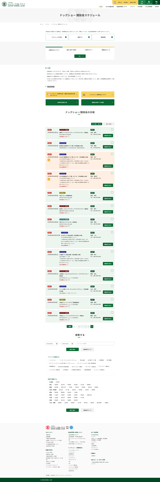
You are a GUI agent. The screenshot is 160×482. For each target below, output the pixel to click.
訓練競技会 (52, 366)
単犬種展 (109, 360)
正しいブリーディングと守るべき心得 (77, 439)
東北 (50, 384)
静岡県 (63, 392)
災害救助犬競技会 (76, 370)
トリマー (93, 436)
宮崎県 (92, 402)
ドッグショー (52, 360)
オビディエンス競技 (77, 366)
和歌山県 (89, 395)
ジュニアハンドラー (73, 469)
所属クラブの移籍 (50, 461)
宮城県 (69, 384)
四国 (50, 400)
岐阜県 (69, 392)
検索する (80, 37)
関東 (50, 387)
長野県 (93, 390)
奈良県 (82, 395)
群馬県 (96, 387)
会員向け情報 (133, 2)
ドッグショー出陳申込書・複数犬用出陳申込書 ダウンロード (63, 94)
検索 (142, 3)
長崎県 (73, 402)
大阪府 (56, 395)
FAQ (156, 3)
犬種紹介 (93, 456)
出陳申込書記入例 (62, 102)
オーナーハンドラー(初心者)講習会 (87, 363)
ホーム (101, 6)
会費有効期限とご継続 (51, 456)
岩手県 (63, 384)
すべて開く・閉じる (96, 124)
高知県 (76, 400)
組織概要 (48, 436)
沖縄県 (106, 402)
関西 (50, 395)
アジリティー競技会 (104, 366)
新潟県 (80, 390)
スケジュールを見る (57, 37)
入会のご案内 (49, 452)
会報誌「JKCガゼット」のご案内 (54, 440)
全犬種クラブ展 (92, 360)
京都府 (63, 395)
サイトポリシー (69, 475)
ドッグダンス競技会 (54, 370)
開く (80, 56)
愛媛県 (69, 400)
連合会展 (82, 360)
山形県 (82, 384)
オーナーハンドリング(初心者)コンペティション (62, 363)
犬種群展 (101, 360)
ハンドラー (94, 442)
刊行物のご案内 (50, 442)
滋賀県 (76, 395)
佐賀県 (66, 402)
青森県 (56, 384)
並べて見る (109, 124)
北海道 (51, 382)
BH (69, 463)
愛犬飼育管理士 (95, 435)
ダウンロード (149, 3)
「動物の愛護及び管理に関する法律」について (100, 462)
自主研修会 (71, 470)
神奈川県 (63, 387)
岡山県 (63, 397)
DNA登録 (48, 463)
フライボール (72, 457)
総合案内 (126, 2)
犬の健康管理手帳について (52, 444)
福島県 (88, 384)
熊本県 (86, 402)
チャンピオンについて (74, 450)
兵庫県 (69, 395)
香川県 (63, 400)
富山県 (61, 390)
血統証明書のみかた (73, 435)
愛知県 (56, 392)
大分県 (79, 402)
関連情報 (103, 37)
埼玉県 (77, 387)
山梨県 (87, 390)
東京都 (56, 387)
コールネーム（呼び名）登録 (53, 467)
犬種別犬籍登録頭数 (51, 438)
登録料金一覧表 (50, 454)
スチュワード (94, 447)
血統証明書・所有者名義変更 (75, 436)
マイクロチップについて (52, 465)
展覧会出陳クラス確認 (98, 102)
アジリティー (72, 456)
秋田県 (76, 384)
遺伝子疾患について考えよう (75, 443)
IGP (69, 461)
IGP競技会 (65, 370)
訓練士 (92, 443)
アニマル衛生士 (95, 449)
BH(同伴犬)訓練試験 (63, 366)
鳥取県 (69, 397)
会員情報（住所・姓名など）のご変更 (54, 458)
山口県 (82, 397)
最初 (70, 326)
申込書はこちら (63, 136)
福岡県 (60, 402)
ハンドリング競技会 (99, 370)
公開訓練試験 (87, 370)
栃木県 (90, 387)
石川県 (67, 390)
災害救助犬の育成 (50, 446)
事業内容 (48, 435)
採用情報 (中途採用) (50, 475)
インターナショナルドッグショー (68, 360)
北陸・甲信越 (52, 390)
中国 (50, 397)
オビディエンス (72, 459)
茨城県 (83, 387)
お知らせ (120, 2)
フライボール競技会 (90, 366)
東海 (50, 392)
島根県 (76, 397)
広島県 (56, 397)
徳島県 (56, 400)
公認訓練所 (94, 445)
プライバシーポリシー (60, 475)
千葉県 (70, 387)
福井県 (74, 390)
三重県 (76, 392)
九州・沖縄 (52, 402)
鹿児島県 (99, 402)
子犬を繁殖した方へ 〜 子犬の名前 (77, 442)
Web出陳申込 (63, 167)
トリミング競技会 (73, 465)
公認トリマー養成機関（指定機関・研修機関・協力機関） (99, 439)
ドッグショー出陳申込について (98, 94)
